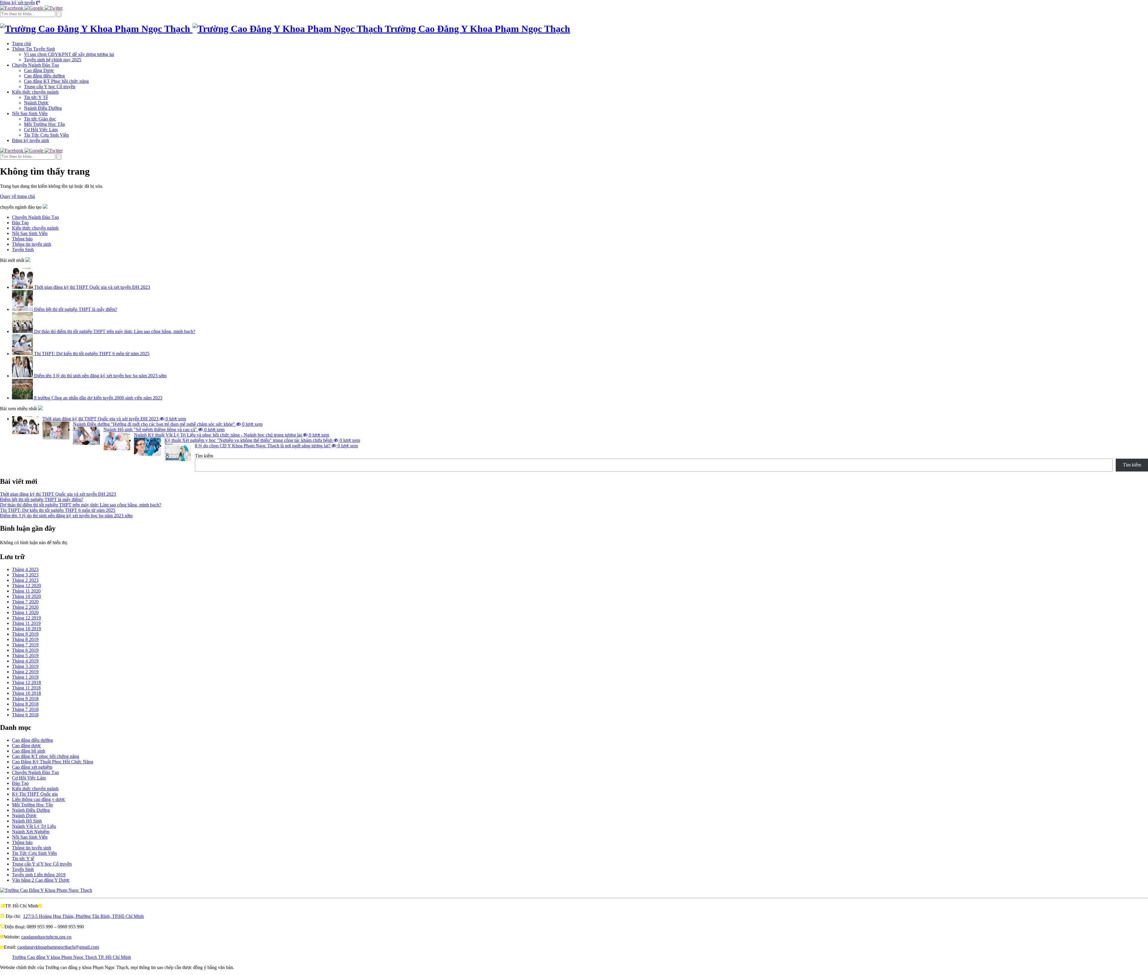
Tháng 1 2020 (25, 612)
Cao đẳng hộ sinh (28, 750)
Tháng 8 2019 (25, 639)
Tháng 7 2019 (25, 644)
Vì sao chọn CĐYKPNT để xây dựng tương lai (69, 54)
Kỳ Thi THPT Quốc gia (35, 794)
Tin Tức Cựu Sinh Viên (46, 135)
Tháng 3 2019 (25, 666)
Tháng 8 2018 (25, 704)
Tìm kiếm (204, 455)
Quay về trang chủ (17, 196)
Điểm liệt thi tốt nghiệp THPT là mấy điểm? (75, 309)
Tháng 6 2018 (25, 714)
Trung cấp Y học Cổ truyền (49, 86)
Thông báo (22, 842)
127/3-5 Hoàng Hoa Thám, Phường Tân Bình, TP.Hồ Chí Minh (83, 916)
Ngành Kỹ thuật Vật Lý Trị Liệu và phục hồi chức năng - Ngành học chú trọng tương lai (231, 434)
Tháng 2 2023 (25, 580)
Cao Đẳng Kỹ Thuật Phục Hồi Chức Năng (52, 761)
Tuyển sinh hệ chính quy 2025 (52, 59)
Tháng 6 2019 (25, 650)
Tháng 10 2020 (26, 596)
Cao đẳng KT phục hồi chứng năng (45, 756)
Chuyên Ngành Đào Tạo (35, 65)
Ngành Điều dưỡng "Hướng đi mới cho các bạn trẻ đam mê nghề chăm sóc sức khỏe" (167, 424)
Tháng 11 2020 (26, 590)
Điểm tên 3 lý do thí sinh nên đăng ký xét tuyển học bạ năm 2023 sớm (100, 375)
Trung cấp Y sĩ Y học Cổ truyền (42, 863)
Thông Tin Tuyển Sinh (33, 48)
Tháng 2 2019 (25, 671)
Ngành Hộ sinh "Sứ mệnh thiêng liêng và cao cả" (164, 429)
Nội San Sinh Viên (30, 113)
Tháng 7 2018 (25, 709)
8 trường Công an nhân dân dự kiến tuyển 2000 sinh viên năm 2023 (97, 397)
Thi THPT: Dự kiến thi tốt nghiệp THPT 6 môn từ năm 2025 (91, 353)
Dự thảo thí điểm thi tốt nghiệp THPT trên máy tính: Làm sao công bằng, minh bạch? (114, 331)
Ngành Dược (36, 102)
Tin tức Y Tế (36, 97)
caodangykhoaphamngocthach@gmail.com (58, 947)
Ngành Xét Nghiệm (30, 831)
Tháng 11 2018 (26, 687)
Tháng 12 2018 (26, 682)
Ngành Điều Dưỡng (43, 108)
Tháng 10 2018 (26, 693)
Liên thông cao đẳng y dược (38, 799)
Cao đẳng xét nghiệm (32, 767)
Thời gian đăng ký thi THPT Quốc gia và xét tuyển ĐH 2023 (91, 287)
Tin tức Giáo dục (40, 118)
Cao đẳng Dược (39, 70)
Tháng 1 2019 (25, 677)
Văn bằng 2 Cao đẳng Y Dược (41, 880)
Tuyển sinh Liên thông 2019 (38, 874)
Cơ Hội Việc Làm (41, 129)
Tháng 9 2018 (25, 698)
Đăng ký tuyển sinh (30, 140)
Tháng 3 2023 (25, 574)
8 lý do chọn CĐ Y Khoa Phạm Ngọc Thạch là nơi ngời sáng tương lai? (276, 445)
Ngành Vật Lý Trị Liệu (34, 826)
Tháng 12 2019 (26, 617)
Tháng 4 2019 (25, 660)
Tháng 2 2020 (25, 607)
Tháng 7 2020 (25, 601)
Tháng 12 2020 (26, 585)
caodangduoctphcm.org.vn (46, 936)
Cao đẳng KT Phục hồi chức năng (56, 81)
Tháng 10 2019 (26, 628)
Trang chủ (21, 43)
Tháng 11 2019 (26, 623)
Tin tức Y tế (23, 858)
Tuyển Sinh (23, 869)
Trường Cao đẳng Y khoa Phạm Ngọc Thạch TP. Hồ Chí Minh (71, 957)
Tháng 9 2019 (25, 634)
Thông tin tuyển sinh (31, 847)
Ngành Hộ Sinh (27, 820)
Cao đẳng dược (26, 745)
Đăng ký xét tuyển (17, 2)
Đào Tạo (20, 783)
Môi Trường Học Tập (44, 124)
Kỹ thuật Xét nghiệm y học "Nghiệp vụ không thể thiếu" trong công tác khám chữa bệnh (262, 440)
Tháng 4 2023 (25, 569)
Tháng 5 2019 (25, 655)
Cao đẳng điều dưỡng (44, 75)
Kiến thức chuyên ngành (35, 91)
